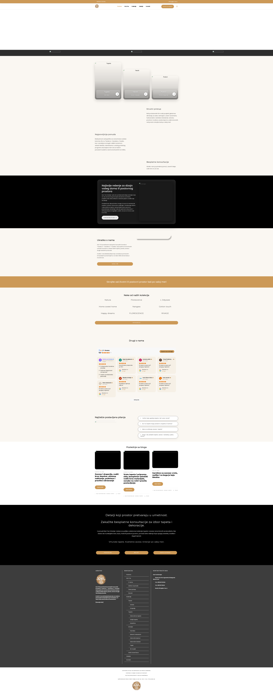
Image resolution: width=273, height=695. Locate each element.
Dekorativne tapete (135, 616)
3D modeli (133, 649)
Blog (119, 493)
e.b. (147, 679)
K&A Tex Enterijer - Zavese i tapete (105, 493)
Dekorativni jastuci (135, 638)
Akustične (133, 623)
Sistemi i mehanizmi (135, 634)
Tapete (130, 612)
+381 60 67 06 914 (100, 1)
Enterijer (130, 627)
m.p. (143, 679)
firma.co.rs (136, 679)
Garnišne (132, 631)
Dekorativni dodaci (135, 642)
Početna (119, 6)
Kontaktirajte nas (110, 217)
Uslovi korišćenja (143, 675)
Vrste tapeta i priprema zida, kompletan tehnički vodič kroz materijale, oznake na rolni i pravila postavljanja (136, 478)
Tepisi (131, 645)
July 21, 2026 (155, 470)
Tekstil (130, 601)
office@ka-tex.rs (173, 1)
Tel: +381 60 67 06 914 (160, 582)
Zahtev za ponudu (167, 6)
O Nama (133, 673)
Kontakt (148, 6)
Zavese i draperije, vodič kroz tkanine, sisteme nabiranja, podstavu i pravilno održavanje (107, 477)
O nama (130, 582)
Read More (100, 487)
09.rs (127, 679)
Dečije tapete (134, 619)
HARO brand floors (133, 652)
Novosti (130, 593)
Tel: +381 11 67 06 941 (160, 585)
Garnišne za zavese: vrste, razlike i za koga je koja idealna (165, 475)
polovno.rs (152, 679)
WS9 (131, 679)
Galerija (141, 6)
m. (140, 679)
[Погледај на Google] (120, 360)
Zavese (132, 605)
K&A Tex (126, 6)
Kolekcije (134, 6)
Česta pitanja (132, 589)
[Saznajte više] (99, 602)
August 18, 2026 (99, 471)
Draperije (132, 608)
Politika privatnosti (131, 675)
